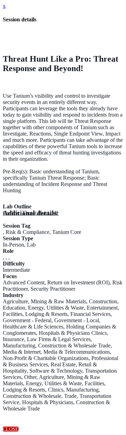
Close (11, 429)
